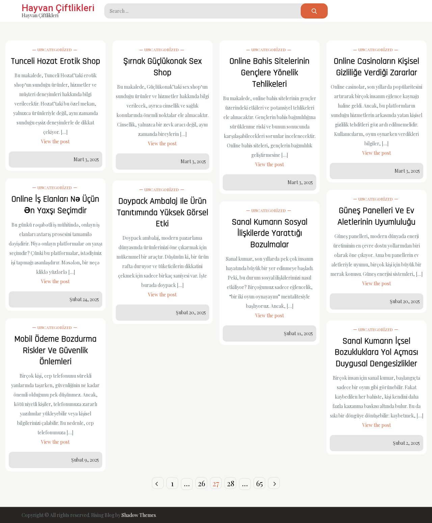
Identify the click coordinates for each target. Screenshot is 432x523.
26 (201, 483)
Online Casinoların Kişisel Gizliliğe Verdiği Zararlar (376, 67)
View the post (55, 141)
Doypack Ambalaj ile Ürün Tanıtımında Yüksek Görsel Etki (162, 213)
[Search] (314, 11)
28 (230, 483)
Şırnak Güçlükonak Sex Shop (162, 67)
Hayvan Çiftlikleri (58, 7)
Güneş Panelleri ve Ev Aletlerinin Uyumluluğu (376, 216)
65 (259, 483)
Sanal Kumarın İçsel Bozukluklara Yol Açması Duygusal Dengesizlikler (376, 353)
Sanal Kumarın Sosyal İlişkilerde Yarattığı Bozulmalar (269, 233)
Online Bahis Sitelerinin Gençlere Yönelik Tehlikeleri (269, 73)
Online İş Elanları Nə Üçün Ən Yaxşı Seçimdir (55, 205)
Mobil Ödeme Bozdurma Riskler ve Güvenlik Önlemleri (56, 350)
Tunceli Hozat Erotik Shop (55, 61)
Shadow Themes (139, 515)
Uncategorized (54, 49)
